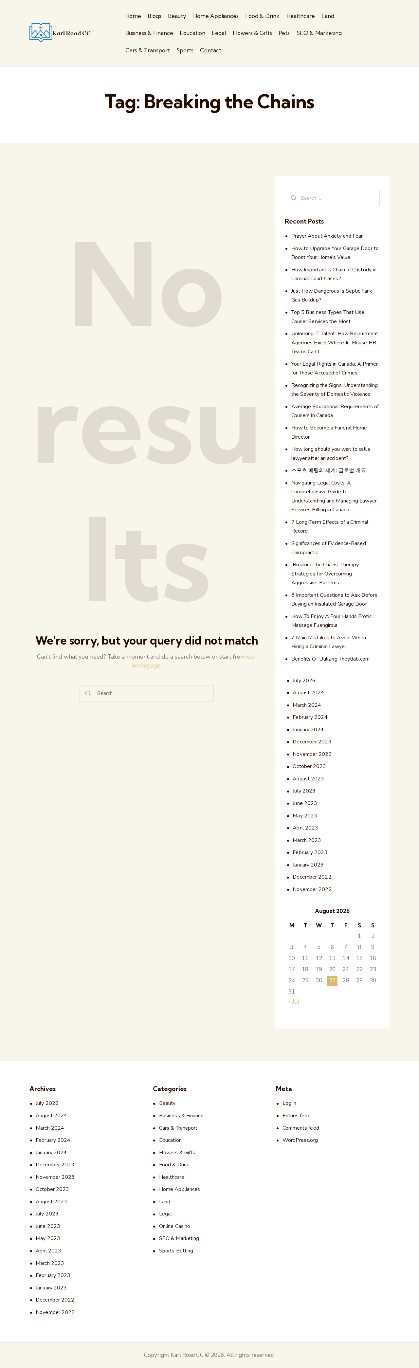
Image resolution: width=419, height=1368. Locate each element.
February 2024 (310, 717)
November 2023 (312, 754)
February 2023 (310, 852)
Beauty (167, 1103)
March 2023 (307, 840)
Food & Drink (174, 1164)
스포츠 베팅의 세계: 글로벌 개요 (328, 470)
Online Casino (174, 1226)
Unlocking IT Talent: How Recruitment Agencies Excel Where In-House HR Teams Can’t (334, 343)
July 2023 (304, 791)
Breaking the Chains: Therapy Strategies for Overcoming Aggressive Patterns (325, 574)
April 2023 (305, 828)
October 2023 (309, 766)
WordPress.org (300, 1140)
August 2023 (308, 779)
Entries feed (296, 1115)
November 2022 (312, 889)
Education (170, 1140)
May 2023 (305, 815)
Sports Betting (176, 1250)
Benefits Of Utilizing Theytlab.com (330, 659)
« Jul (293, 1002)
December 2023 (312, 742)
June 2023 (305, 803)
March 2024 (307, 705)
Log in (289, 1103)
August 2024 (308, 693)
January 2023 (308, 864)
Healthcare (171, 1177)
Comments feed (300, 1128)
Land (164, 1201)
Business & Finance (181, 1115)
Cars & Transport (178, 1128)
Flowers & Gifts (177, 1152)
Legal (165, 1213)
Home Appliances (179, 1189)
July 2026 (304, 680)
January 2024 (308, 729)
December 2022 (312, 877)
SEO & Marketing (179, 1238)
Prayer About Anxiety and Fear (327, 236)
